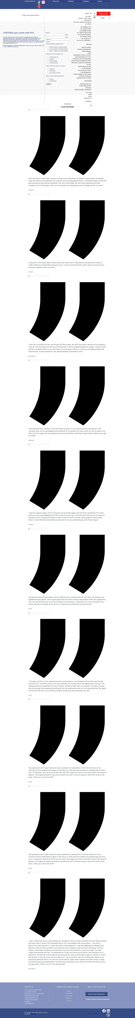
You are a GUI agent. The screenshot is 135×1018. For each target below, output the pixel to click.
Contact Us (88, 98)
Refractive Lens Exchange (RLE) (82, 59)
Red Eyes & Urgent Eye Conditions (81, 62)
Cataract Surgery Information (83, 89)
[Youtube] (39, 6)
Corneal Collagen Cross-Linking (82, 74)
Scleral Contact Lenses (84, 70)
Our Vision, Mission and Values (82, 22)
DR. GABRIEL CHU (86, 27)
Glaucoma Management (84, 49)
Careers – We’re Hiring (84, 18)
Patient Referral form (85, 86)
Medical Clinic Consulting (84, 78)
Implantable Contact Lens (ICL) (82, 55)
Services (89, 44)
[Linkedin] (108, 1011)
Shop (90, 94)
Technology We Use (85, 84)
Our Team (88, 24)
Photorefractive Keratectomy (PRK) (81, 60)
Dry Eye (89, 64)
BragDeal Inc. (34, 1014)
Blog (90, 96)
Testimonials (87, 20)
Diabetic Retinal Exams (84, 66)
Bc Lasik (89, 92)
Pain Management (86, 72)
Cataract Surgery (86, 47)
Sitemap (89, 1013)
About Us (88, 13)
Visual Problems (86, 68)
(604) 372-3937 (106, 1)
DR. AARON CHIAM (85, 36)
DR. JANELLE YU (86, 38)
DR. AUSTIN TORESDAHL (84, 40)
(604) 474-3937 (93, 1)
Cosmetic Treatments (85, 76)
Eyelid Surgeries (86, 51)
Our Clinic (88, 16)
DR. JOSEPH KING (86, 29)
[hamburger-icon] (92, 12)
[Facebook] (39, 2)
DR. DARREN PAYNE (85, 31)
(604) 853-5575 (63, 1)
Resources (88, 81)
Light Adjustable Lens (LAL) (83, 57)
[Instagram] (108, 1015)
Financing (88, 87)
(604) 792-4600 (78, 1)
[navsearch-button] (94, 13)
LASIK (89, 53)
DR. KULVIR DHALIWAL (84, 34)
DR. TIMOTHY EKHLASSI (84, 32)
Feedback (88, 101)
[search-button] (94, 17)
